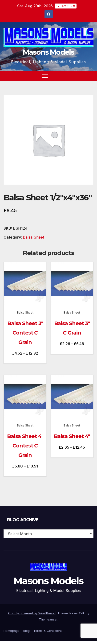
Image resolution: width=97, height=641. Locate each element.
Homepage (12, 631)
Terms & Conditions (47, 631)
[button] (81, 76)
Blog (26, 631)
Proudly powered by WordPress (31, 613)
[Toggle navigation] (45, 76)
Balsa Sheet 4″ (72, 436)
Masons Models (48, 52)
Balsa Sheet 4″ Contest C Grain (25, 445)
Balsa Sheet (33, 237)
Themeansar (48, 619)
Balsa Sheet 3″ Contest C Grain (25, 332)
